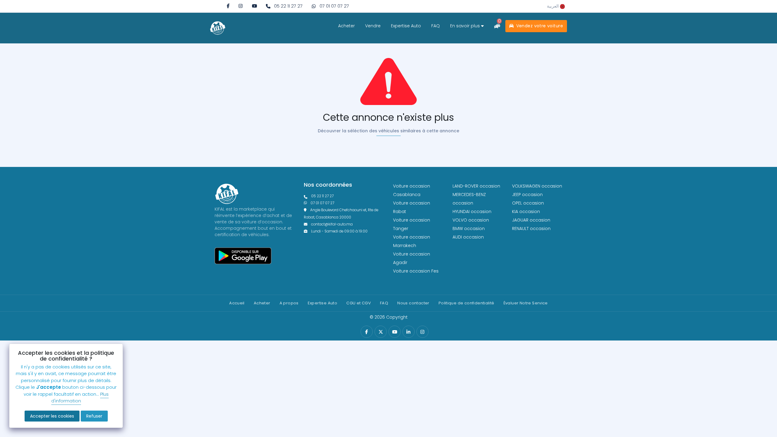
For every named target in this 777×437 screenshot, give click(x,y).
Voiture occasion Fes (416, 271)
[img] (241, 6)
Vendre (373, 26)
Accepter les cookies (52, 416)
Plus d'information (80, 397)
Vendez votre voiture (539, 26)
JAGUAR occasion (531, 220)
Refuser (94, 416)
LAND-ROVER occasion (476, 186)
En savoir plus (465, 26)
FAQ (435, 26)
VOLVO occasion (471, 220)
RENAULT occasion (531, 228)
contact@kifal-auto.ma (332, 224)
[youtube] (254, 6)
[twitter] (380, 332)
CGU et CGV (358, 303)
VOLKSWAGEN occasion (537, 186)
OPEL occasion (528, 203)
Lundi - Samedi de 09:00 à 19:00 (339, 231)
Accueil (237, 303)
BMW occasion (469, 228)
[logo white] (217, 28)
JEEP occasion (527, 194)
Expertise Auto (406, 26)
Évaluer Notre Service (526, 303)
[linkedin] (408, 332)
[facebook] (228, 6)
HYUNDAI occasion (472, 211)
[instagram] (241, 6)
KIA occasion (526, 211)
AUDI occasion (468, 237)
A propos (289, 303)
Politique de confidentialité (466, 303)
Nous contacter (413, 303)
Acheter (346, 26)
